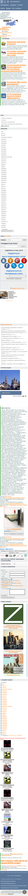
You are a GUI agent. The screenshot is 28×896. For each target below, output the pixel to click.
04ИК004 (3, 194)
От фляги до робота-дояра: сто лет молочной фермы (14, 352)
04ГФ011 (3, 163)
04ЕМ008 (3, 178)
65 (18, 735)
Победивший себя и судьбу (11, 336)
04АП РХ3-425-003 (6, 137)
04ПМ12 (3, 219)
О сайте (20, 5)
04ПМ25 (3, 223)
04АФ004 (3, 151)
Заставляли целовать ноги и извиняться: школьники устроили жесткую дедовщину (12, 294)
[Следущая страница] (27, 640)
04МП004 (4, 211)
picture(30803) (13, 529)
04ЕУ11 (3, 184)
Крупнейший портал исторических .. (7, 825)
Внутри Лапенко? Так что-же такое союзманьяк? (7, 849)
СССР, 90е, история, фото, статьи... (7, 822)
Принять (10, 894)
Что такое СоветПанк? (7, 851)
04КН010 (3, 204)
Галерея (13, 5)
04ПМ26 (3, 225)
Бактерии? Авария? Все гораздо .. (7, 839)
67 (21, 735)
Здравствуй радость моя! (10, 347)
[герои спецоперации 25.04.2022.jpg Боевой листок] (13, 673)
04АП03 (3, 147)
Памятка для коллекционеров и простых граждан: (7, 760)
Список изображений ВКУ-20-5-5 (14, 503)
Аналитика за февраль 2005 (11, 358)
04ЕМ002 (3, 172)
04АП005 (3, 143)
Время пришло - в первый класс (12, 349)
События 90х (7, 776)
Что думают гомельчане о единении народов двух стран (17, 53)
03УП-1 (3, 133)
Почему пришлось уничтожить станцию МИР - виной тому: (7, 836)
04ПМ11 (3, 217)
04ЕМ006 (3, 176)
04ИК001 (3, 192)
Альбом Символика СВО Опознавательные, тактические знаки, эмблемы (13, 627)
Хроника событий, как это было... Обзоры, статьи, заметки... (7, 773)
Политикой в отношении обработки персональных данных (14, 885)
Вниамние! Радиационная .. (7, 750)
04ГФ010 (3, 161)
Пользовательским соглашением (8, 881)
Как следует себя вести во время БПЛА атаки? (14, 862)
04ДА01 (3, 164)
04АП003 (3, 141)
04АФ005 (3, 153)
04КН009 (3, 200)
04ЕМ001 (3, 170)
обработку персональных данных (10, 581)
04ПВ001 (3, 215)
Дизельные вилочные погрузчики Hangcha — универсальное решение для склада (14, 331)
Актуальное (3, 32)
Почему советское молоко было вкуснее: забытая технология (13, 355)
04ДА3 (3, 166)
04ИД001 (3, 190)
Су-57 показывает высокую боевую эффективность (14, 96)
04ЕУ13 (3, 188)
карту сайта (4, 869)
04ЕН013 (3, 182)
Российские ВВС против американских (17, 83)
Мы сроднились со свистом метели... (14, 342)
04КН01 (3, 202)
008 (2, 131)
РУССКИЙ (7, 236)
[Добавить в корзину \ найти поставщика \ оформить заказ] (14, 555)
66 (20, 735)
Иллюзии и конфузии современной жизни (13, 361)
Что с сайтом (16, 8)
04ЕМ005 (3, 174)
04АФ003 (3, 149)
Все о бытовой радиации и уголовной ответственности (7, 749)
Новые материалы (6, 324)
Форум (8, 8)
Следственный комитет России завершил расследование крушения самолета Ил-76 (13, 68)
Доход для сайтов (9, 300)
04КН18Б (3, 208)
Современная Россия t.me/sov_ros (5, 36)
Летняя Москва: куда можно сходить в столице (12, 328)
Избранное (9, 32)
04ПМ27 (3, 227)
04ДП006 (3, 168)
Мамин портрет (7, 340)
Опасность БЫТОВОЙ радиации (7, 763)
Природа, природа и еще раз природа (14, 364)
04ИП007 (3, 198)
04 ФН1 (3, 135)
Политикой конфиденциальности (8, 883)
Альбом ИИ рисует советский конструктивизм (13, 651)
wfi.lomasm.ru (18, 875)
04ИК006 (3, 196)
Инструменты (15, 1)
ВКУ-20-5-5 (8, 496)
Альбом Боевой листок (13, 675)
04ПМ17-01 (4, 221)
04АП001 (3, 139)
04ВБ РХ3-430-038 (6, 157)
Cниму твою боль (8, 334)
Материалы (5, 5)
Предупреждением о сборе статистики (9, 887)
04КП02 (3, 210)
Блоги (3, 8)
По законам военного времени (12, 338)
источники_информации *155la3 (15, 498)
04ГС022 (3, 159)
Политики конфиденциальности (11, 583)
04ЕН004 (3, 180)
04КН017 (3, 206)
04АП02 (3, 145)
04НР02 (3, 213)
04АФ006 (3, 155)
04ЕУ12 (3, 186)
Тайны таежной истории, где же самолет (14, 344)
